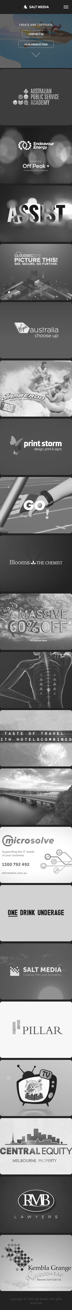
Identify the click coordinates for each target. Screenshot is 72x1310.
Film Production (36, 44)
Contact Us (36, 34)
